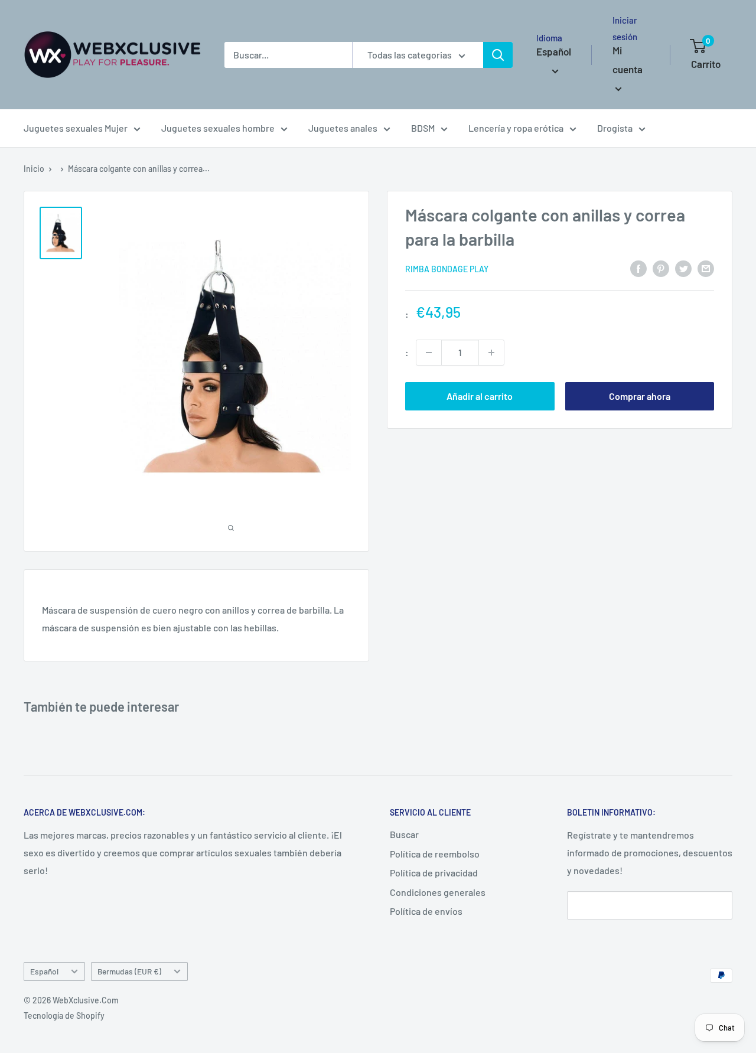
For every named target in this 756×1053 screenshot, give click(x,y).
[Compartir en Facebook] (638, 268)
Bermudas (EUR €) (129, 971)
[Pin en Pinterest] (661, 268)
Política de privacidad (434, 872)
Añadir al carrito (480, 396)
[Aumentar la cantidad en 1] (491, 352)
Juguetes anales (342, 127)
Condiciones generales (437, 892)
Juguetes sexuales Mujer (76, 127)
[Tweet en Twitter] (683, 268)
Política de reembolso (435, 853)
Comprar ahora (639, 396)
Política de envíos (426, 911)
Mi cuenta (627, 59)
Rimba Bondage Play (446, 268)
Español (44, 971)
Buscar (404, 834)
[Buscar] (498, 55)
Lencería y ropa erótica (515, 127)
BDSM (423, 127)
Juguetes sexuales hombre (218, 127)
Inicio (34, 169)
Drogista (615, 127)
